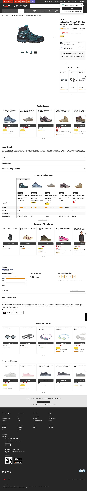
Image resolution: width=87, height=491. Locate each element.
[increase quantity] (65, 63)
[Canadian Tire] (17, 1)
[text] (64, 89)
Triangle (19, 420)
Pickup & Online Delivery (6, 418)
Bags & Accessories (57, 11)
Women (4, 11)
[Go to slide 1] (22, 52)
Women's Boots (13, 15)
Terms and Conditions (52, 418)
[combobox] (78, 290)
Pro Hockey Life (20, 425)
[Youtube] (10, 472)
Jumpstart (35, 427)
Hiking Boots (21, 15)
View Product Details (74, 29)
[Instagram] (8, 472)
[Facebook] (3, 472)
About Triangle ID (36, 422)
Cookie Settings (4, 436)
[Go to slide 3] (31, 52)
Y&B (3, 300)
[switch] (4, 203)
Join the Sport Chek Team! (37, 420)
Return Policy (51, 427)
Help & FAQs (4, 425)
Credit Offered (49, 1)
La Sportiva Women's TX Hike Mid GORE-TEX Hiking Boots (72, 23)
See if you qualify (70, 48)
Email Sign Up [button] (56, 1)
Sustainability (35, 425)
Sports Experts (20, 427)
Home (3, 15)
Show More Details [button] (42, 220)
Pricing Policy (51, 425)
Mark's (19, 418)
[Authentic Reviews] (7, 270)
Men (10, 11)
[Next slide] (85, 76)
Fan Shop (50, 11)
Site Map (50, 420)
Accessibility (51, 422)
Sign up (7, 444)
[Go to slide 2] (26, 52)
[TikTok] (5, 472)
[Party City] (32, 1)
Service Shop (4, 420)
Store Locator (4, 427)
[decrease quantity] (61, 63)
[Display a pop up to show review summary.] (11, 134)
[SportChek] (23, 1)
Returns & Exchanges (5, 422)
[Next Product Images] (54, 37)
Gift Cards (3, 429)
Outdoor (43, 11)
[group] (10, 130)
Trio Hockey (20, 429)
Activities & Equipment (35, 11)
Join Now (80, 11)
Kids (15, 11)
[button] (10, 125)
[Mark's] (28, 1)
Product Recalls (4, 434)
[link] (65, 28)
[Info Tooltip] (80, 33)
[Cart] (83, 6)
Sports (26, 11)
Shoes (21, 11)
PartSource (19, 422)
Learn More (7, 455)
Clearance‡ (62, 36)
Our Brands (35, 418)
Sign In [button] (82, 1)
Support (63, 1)
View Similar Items (82, 29)
